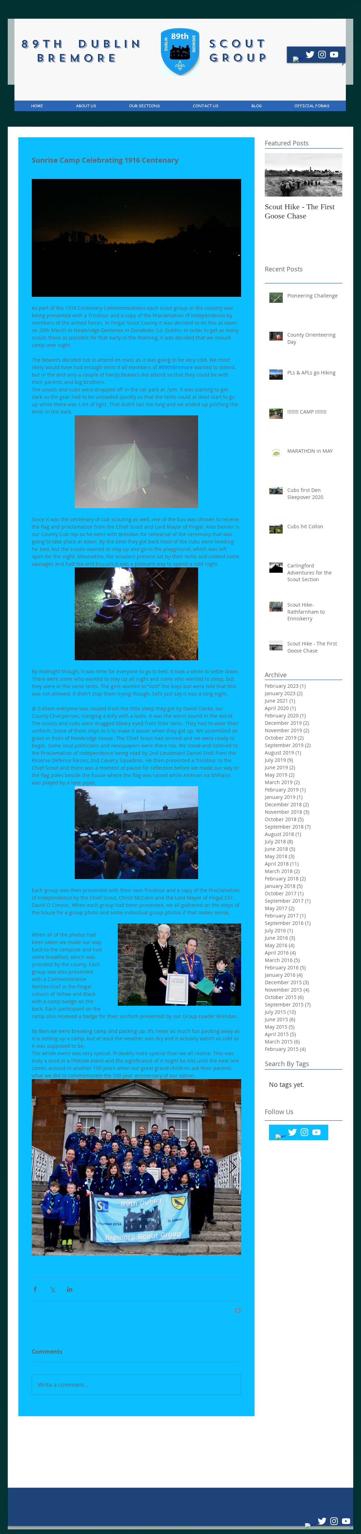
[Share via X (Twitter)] (52, 1289)
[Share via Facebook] (35, 1289)
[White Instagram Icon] (322, 54)
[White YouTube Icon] (334, 54)
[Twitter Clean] (310, 54)
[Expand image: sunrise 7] (136, 1167)
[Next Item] (331, 174)
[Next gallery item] (233, 1167)
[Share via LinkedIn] (69, 1289)
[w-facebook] (298, 61)
